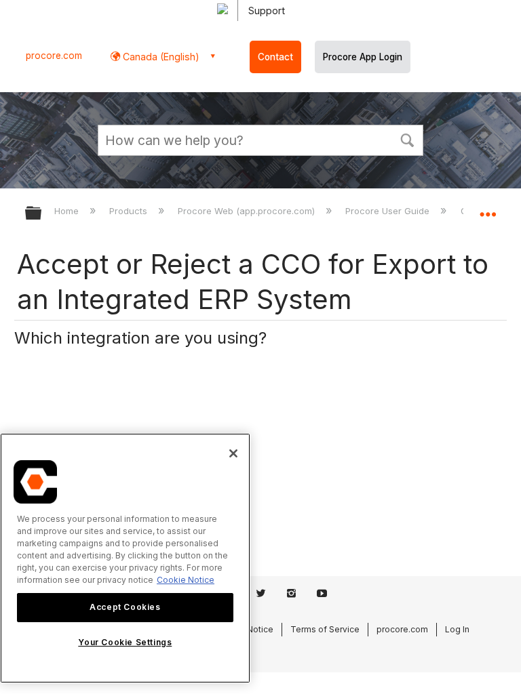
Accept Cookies (125, 607)
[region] (125, 558)
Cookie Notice (185, 580)
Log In (457, 629)
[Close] (233, 453)
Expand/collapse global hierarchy (42, 214)
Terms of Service (325, 629)
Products (129, 210)
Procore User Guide (388, 210)
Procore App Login (362, 57)
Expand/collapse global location (488, 208)
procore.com (54, 55)
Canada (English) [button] (159, 56)
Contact (275, 57)
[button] (407, 139)
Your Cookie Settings (125, 642)
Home (67, 210)
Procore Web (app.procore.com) (247, 210)
